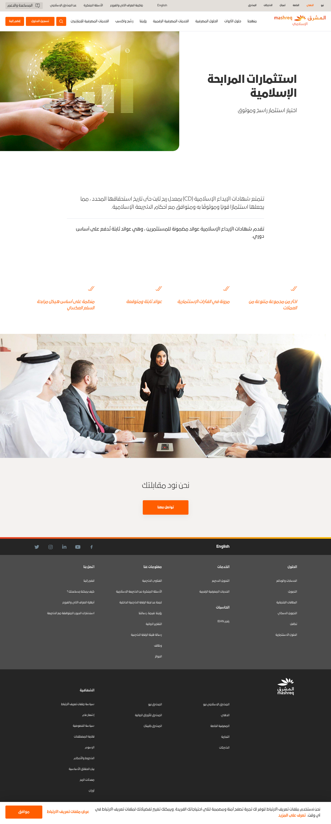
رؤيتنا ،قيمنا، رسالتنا (150, 613)
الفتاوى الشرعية (152, 581)
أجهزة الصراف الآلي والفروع (78, 602)
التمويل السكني (287, 613)
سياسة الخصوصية (83, 726)
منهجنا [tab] (252, 21)
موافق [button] (23, 812)
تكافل (293, 624)
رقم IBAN (223, 621)
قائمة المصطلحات (84, 737)
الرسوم (89, 747)
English (162, 5)
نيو (322, 5)
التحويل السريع (220, 581)
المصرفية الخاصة (219, 726)
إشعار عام (88, 715)
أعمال (283, 5)
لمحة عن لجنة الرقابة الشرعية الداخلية (140, 602)
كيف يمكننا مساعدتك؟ (80, 592)
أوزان (91, 791)
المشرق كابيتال (153, 726)
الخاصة (296, 5)
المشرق (252, 5)
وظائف (158, 646)
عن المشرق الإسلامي (63, 5)
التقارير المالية (154, 624)
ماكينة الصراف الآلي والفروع (126, 5)
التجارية (225, 737)
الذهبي (310, 5)
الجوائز (158, 657)
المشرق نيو (155, 704)
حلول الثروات (232, 21)
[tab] (232, 21)
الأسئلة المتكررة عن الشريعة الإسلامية (139, 592)
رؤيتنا (143, 21)
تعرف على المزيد (292, 815)
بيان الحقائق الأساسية (81, 769)
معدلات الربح (87, 780)
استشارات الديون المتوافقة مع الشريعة (70, 613)
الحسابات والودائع (286, 581)
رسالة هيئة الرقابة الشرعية (146, 635)
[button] (67, 812)
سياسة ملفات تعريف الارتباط (77, 704)
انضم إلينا (89, 581)
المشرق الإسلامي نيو (216, 704)
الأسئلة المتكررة (93, 5)
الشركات (268, 5)
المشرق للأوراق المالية (148, 715)
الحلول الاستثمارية (286, 635)
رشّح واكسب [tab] (124, 21)
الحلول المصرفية (206, 21)
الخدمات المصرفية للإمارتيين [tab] (90, 21)
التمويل (292, 592)
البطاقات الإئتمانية (286, 602)
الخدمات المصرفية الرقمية (171, 21)
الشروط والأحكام (84, 758)
